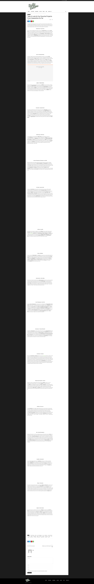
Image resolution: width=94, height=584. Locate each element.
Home (28, 13)
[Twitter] (64, 0)
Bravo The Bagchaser (39, 535)
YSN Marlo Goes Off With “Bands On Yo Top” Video (47, 546)
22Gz (30, 535)
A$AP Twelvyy (32, 535)
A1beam (36, 535)
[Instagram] (63, 0)
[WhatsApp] (33, 21)
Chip (43, 535)
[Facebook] (62, 0)
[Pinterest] (31, 21)
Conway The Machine (50, 535)
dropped (44, 355)
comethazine (45, 535)
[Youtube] (66, 0)
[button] (66, 11)
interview (31, 233)
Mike (28, 19)
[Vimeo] (65, 0)
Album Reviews (30, 13)
